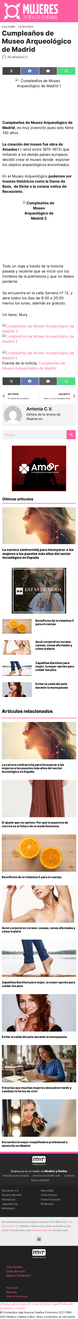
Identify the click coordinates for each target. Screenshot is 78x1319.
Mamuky (11, 1292)
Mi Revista (47, 1203)
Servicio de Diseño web (46, 1175)
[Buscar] (71, 434)
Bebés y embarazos (18, 1275)
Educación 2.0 (10, 1190)
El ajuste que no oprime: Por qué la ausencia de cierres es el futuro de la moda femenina (35, 824)
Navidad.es (8, 1199)
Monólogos (8, 1208)
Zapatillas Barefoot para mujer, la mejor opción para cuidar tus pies (54, 666)
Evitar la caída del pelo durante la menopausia (51, 685)
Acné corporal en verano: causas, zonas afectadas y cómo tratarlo (53, 645)
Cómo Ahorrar (49, 1194)
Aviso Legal (51, 1304)
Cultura (8, 26)
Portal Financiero (51, 1199)
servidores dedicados (42, 1230)
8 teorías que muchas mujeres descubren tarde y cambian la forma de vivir (37, 1089)
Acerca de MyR (40, 1180)
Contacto (69, 1175)
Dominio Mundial (11, 1194)
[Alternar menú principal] (70, 11)
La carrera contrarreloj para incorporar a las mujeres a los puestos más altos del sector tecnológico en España (38, 553)
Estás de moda (15, 1271)
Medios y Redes (55, 1171)
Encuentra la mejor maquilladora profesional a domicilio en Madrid (34, 1143)
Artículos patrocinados (16, 1175)
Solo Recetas (14, 1267)
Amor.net (12, 1287)
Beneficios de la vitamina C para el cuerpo (54, 622)
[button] (39, 1239)
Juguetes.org (10, 1203)
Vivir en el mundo (17, 1296)
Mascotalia (47, 1190)
